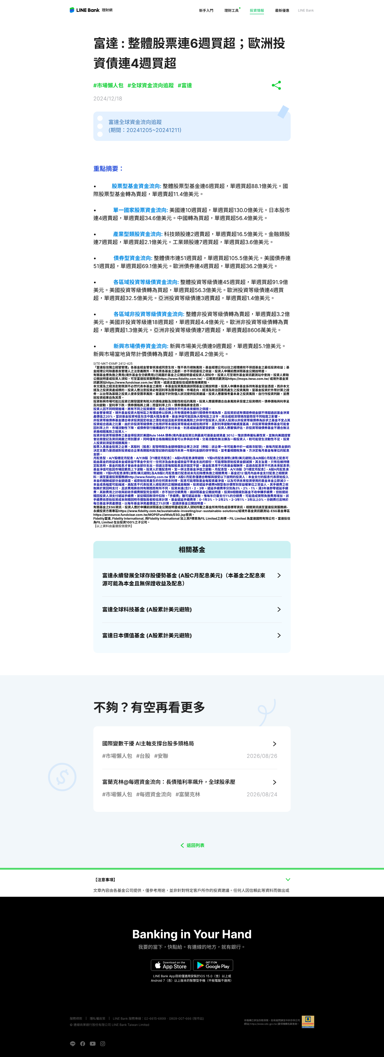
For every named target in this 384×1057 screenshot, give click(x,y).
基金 (239, 23)
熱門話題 (262, 23)
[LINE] (73, 1044)
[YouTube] (93, 1044)
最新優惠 (282, 10)
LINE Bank (107, 10)
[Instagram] (103, 1044)
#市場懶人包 (108, 85)
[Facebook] (83, 1044)
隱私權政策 (97, 1018)
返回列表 (195, 845)
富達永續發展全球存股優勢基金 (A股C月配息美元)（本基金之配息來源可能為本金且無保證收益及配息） (183, 579)
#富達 (185, 85)
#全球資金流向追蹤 (151, 85)
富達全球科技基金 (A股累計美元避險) (147, 609)
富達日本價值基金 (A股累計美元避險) (147, 635)
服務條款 (76, 1018)
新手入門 (206, 10)
